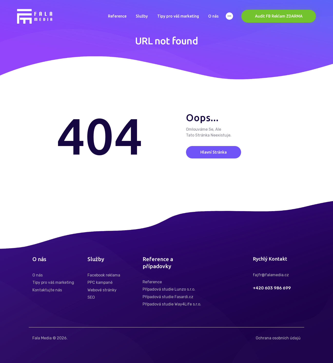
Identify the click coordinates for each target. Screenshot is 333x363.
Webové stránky (102, 290)
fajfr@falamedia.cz (271, 275)
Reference (152, 282)
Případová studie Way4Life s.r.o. (172, 304)
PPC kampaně (100, 282)
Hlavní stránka (213, 152)
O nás (37, 275)
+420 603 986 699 (272, 288)
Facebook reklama (104, 275)
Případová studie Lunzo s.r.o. (169, 289)
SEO (91, 297)
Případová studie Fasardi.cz (168, 296)
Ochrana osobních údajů (278, 338)
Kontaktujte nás (47, 290)
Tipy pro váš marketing (53, 282)
